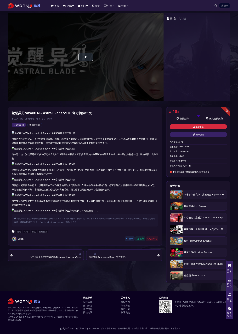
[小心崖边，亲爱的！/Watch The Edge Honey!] (176, 217)
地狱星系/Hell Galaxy (195, 206)
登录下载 (200, 127)
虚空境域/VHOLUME (194, 275)
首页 (56, 5)
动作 (26, 231)
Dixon (20, 238)
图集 (97, 5)
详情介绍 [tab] (20, 125)
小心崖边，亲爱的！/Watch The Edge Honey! (207, 217)
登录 (226, 6)
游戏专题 (87, 302)
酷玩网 (79, 328)
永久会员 (213, 118)
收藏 (142, 238)
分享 (131, 238)
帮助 (123, 5)
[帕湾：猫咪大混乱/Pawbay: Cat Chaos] (176, 264)
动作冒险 (30, 119)
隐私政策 (125, 302)
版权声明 (125, 305)
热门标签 (87, 305)
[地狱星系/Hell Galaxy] (176, 206)
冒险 (19, 231)
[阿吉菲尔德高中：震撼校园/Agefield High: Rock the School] (176, 194)
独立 (34, 231)
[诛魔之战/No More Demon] (176, 252)
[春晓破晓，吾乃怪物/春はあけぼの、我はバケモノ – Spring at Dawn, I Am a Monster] (176, 229)
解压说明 (200, 134)
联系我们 (125, 312)
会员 (182, 118)
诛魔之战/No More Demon (198, 252)
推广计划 (125, 308)
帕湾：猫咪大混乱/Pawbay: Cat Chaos (203, 263)
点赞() (153, 238)
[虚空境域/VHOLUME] (176, 275)
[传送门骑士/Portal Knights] (176, 241)
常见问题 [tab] (36, 125)
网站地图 (87, 312)
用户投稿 (87, 308)
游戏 (69, 5)
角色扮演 (43, 231)
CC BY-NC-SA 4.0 (21, 316)
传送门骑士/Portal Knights (198, 240)
